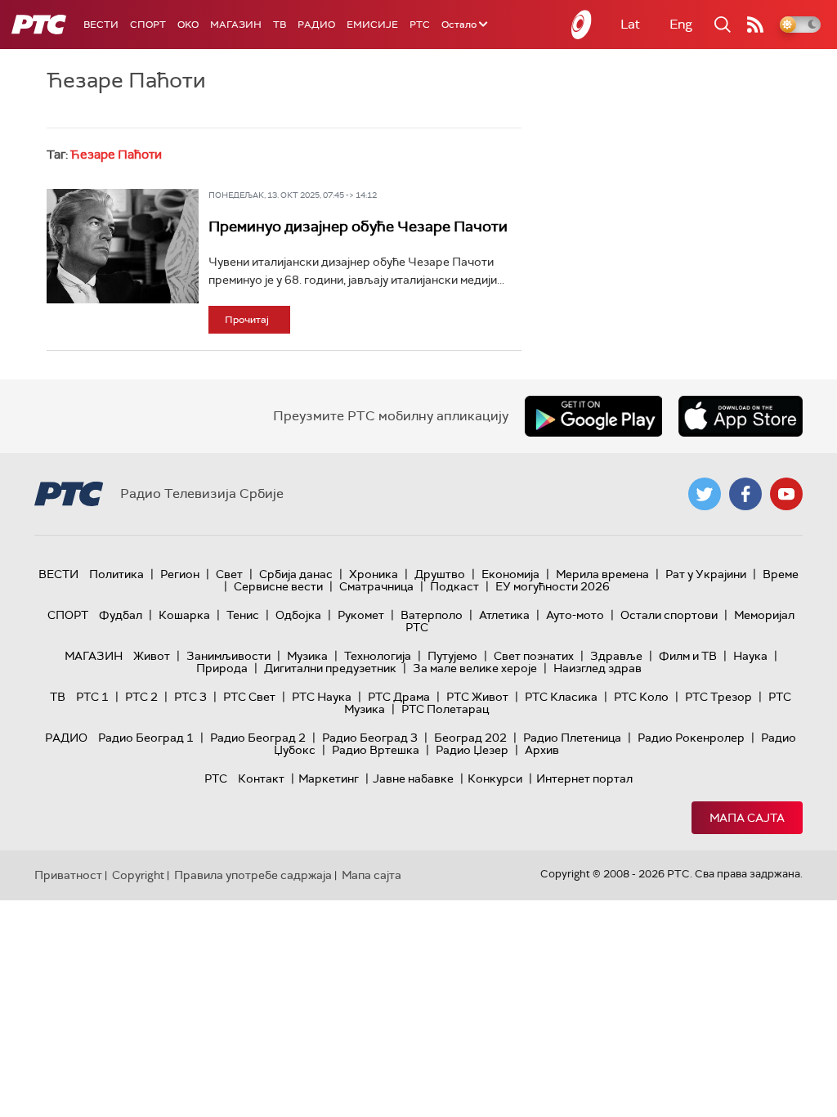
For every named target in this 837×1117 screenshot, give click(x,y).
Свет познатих (534, 655)
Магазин (236, 24)
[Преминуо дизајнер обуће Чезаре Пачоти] (123, 246)
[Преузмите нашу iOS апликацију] (740, 416)
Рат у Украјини (705, 574)
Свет (229, 574)
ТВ (279, 24)
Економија (510, 574)
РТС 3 (190, 696)
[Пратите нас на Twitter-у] (704, 494)
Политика (116, 574)
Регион (179, 574)
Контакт (261, 778)
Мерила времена (602, 574)
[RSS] (755, 24)
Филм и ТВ (688, 655)
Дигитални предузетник (330, 668)
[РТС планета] (582, 24)
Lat (630, 24)
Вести (101, 24)
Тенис (242, 615)
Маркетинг (328, 778)
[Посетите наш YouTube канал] (786, 494)
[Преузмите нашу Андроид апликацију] (593, 416)
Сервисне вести (278, 586)
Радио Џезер (472, 749)
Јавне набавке (413, 778)
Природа (222, 668)
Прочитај (247, 319)
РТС (420, 24)
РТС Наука (321, 696)
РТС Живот (477, 696)
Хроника (373, 574)
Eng (680, 24)
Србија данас (296, 574)
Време (781, 574)
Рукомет (361, 615)
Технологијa (377, 655)
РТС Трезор (718, 696)
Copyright (138, 875)
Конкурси (495, 778)
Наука (750, 655)
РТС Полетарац (445, 709)
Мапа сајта (747, 817)
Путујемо (452, 655)
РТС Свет (249, 696)
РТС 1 (92, 696)
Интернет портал (584, 778)
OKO (188, 24)
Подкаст (454, 586)
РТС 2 (141, 696)
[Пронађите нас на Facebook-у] (745, 494)
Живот (151, 655)
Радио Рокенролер (691, 737)
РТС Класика (561, 696)
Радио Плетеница (572, 737)
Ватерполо (432, 615)
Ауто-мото (575, 615)
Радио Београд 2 (258, 737)
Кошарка (184, 615)
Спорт (148, 24)
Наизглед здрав (597, 668)
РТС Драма (399, 696)
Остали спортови (669, 615)
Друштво (439, 574)
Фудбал (120, 615)
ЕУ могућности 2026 (552, 586)
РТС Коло (641, 696)
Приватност (68, 875)
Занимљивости (228, 655)
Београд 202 (470, 737)
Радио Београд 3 (370, 737)
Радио (316, 24)
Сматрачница (376, 586)
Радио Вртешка (375, 749)
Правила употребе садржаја (253, 875)
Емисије (372, 24)
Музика (307, 655)
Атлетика (504, 615)
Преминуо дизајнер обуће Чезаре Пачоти (358, 226)
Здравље (616, 655)
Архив (542, 749)
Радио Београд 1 (146, 737)
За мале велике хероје (475, 668)
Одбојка (298, 615)
